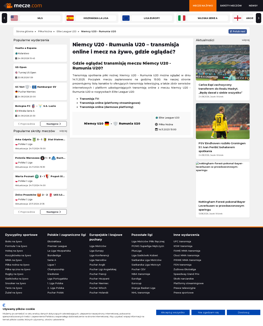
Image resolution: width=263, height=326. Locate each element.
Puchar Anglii (97, 264)
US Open (20, 67)
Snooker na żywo (15, 283)
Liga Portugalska (57, 278)
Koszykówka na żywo (18, 255)
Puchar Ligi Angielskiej (102, 269)
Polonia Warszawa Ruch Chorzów (40, 157)
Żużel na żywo (13, 292)
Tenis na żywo (13, 287)
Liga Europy (96, 250)
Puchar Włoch (97, 287)
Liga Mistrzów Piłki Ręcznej (148, 241)
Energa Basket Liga (143, 287)
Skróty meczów (231, 5)
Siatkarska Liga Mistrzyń (146, 264)
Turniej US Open (27, 72)
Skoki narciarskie (184, 278)
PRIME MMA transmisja (187, 260)
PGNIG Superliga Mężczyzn (148, 246)
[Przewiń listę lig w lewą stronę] (4, 18)
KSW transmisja (183, 246)
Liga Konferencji (99, 255)
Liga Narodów (97, 260)
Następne (53, 123)
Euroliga (136, 278)
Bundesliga (54, 255)
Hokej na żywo (14, 250)
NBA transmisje (141, 274)
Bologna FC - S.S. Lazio (35, 105)
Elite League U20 (168, 117)
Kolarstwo (23, 53)
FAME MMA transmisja (187, 250)
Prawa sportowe (184, 292)
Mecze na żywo (203, 5)
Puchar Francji (97, 274)
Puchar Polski (55, 292)
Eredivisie (53, 274)
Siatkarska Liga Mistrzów (147, 260)
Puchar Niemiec (27, 92)
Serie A (51, 260)
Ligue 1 (51, 264)
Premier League (57, 246)
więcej (63, 130)
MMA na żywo (13, 260)
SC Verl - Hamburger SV (35, 86)
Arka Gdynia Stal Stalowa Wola (40, 139)
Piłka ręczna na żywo (17, 269)
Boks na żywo (13, 241)
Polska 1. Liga (25, 144)
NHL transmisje (141, 292)
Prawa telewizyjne (185, 287)
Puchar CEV (138, 269)
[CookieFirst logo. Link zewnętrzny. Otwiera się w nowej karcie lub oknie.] (4, 305)
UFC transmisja (182, 241)
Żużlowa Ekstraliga (185, 269)
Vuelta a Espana (25, 48)
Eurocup (137, 283)
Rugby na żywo (14, 274)
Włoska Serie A (26, 111)
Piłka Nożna (164, 124)
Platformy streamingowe (189, 283)
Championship (55, 269)
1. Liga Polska (55, 283)
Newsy (253, 5)
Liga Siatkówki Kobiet (145, 255)
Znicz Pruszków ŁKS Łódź (40, 194)
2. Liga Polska (55, 287)
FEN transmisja (182, 264)
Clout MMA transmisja (186, 255)
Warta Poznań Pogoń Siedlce (40, 176)
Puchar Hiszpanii (99, 278)
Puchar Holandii (98, 292)
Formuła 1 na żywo (16, 246)
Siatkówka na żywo (16, 278)
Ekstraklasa (54, 241)
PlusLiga (137, 250)
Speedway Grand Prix (186, 274)
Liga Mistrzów (97, 246)
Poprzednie (27, 123)
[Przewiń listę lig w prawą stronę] (258, 18)
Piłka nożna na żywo (17, 264)
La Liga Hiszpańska (59, 250)
